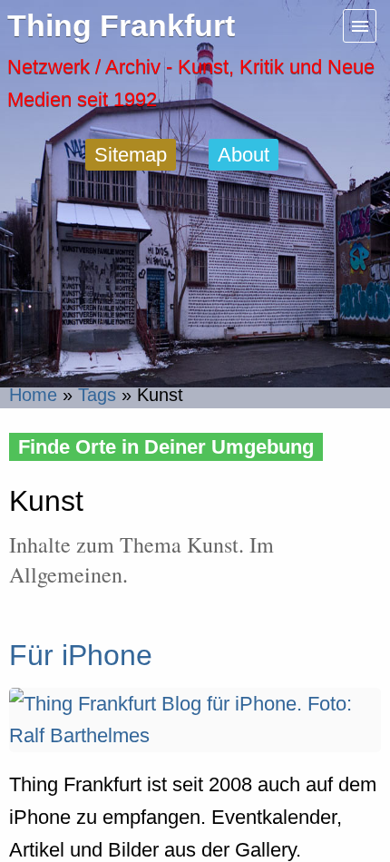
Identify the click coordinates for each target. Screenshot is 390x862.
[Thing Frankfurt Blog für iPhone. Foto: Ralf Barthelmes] (195, 735)
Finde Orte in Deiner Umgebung (166, 447)
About (243, 154)
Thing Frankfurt (121, 26)
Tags (97, 395)
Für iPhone (80, 655)
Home (33, 395)
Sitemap (130, 154)
